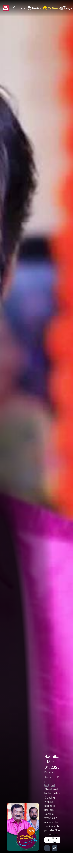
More (49, 835)
